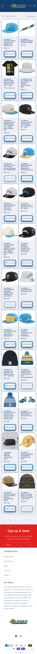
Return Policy (8, 561)
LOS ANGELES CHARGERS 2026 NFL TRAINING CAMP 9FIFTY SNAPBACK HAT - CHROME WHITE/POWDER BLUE (9, 125)
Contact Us (7, 570)
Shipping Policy (9, 556)
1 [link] (4, 520)
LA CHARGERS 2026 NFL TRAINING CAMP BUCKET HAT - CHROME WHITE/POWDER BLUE (26, 83)
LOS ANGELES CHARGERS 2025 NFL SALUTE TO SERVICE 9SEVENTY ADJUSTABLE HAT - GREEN (9, 496)
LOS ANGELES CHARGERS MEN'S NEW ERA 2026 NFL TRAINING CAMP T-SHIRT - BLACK (9, 82)
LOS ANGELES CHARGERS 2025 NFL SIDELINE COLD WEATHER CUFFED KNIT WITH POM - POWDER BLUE (9, 415)
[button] (2, 6)
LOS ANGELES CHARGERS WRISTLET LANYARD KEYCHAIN (27, 41)
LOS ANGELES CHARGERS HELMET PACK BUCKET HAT (26, 289)
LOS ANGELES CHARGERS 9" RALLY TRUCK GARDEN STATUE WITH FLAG (26, 413)
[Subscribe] (31, 545)
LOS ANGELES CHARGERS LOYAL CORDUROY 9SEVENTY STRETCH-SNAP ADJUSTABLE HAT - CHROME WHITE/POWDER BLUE (10, 249)
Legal (6, 566)
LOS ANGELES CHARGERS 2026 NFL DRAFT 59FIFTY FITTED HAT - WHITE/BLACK (9, 206)
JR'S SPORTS (20, 652)
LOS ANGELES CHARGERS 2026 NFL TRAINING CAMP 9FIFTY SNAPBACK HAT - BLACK (26, 124)
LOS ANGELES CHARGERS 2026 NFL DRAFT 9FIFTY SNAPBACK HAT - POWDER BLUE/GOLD (27, 167)
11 (27, 520)
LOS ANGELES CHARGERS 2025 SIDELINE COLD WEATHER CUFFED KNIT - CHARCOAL (9, 372)
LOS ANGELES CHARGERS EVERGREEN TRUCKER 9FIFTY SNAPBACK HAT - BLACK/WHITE (25, 247)
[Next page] (32, 520)
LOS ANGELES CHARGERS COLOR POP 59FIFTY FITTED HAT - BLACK (27, 206)
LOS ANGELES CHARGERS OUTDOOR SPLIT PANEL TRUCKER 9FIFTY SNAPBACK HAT (10, 333)
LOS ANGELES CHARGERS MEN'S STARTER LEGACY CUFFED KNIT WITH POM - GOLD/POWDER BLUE (27, 373)
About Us (7, 575)
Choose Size (10, 95)
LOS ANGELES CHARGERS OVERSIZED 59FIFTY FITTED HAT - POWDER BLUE (26, 333)
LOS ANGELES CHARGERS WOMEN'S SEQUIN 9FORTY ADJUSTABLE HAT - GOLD (27, 455)
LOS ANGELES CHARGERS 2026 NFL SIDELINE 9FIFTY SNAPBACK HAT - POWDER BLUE (9, 42)
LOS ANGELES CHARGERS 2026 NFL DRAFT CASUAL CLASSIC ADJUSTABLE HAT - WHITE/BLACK (10, 167)
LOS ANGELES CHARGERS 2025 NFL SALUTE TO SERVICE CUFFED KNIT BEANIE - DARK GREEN (27, 495)
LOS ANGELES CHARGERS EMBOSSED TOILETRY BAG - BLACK (8, 455)
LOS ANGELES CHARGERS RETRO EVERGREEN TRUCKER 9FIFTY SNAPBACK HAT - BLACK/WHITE (9, 292)
